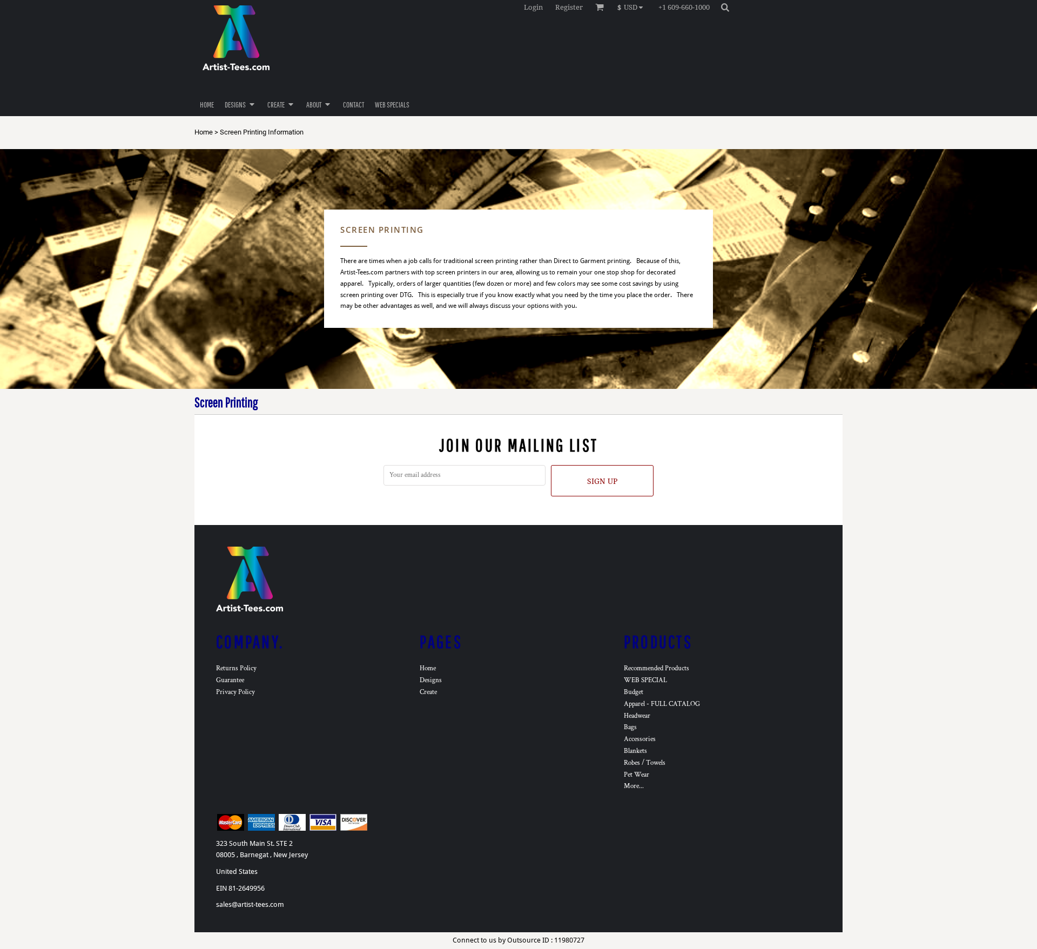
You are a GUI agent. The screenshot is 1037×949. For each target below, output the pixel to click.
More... (634, 786)
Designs (431, 680)
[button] (632, 7)
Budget (633, 692)
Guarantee (230, 680)
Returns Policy (236, 668)
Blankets (635, 751)
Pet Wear (636, 774)
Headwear (637, 716)
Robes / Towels (644, 763)
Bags (630, 727)
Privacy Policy (235, 692)
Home (203, 132)
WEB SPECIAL (645, 680)
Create (428, 692)
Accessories (640, 739)
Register (569, 7)
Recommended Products (656, 668)
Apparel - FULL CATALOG (662, 704)
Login (533, 7)
